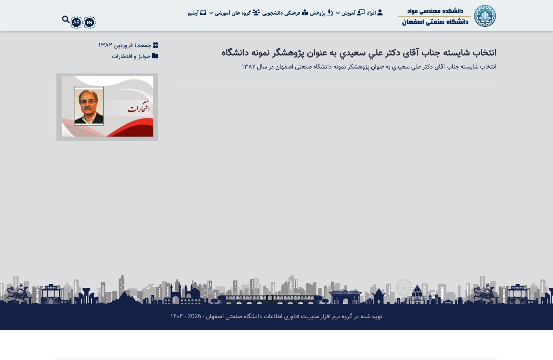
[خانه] (446, 15)
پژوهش (318, 13)
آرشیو (194, 13)
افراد (372, 13)
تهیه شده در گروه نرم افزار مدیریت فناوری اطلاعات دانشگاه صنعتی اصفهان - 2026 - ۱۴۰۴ (276, 317)
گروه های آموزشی (232, 13)
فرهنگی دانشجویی (282, 13)
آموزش (348, 13)
